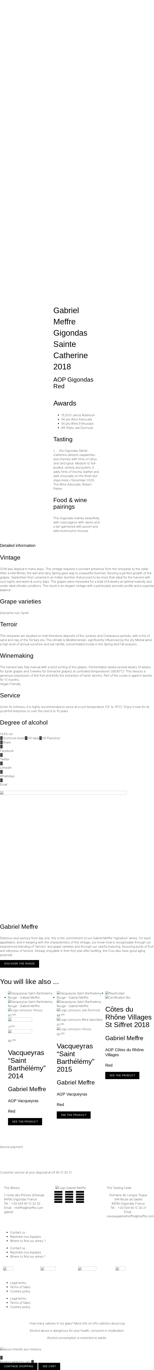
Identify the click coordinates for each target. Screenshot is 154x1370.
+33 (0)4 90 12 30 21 (132, 1208)
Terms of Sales (20, 1287)
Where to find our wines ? (28, 1241)
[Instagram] (69, 1197)
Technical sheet (14, 738)
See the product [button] (25, 1121)
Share (7, 742)
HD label (33, 738)
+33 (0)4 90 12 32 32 (25, 1203)
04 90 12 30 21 (62, 1172)
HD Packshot (51, 738)
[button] (77, 748)
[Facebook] (58, 1197)
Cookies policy (20, 1291)
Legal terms (18, 1283)
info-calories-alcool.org (109, 1323)
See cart (49, 1366)
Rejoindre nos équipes (25, 1237)
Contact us (17, 1232)
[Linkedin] (80, 1197)
